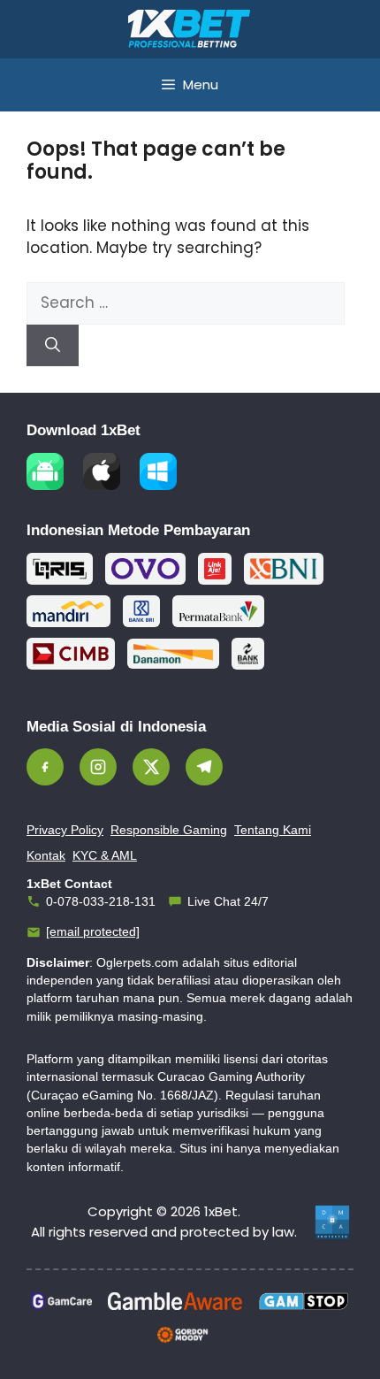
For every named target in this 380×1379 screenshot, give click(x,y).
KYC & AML (104, 855)
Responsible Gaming (168, 830)
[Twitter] (151, 766)
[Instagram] (98, 766)
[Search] (53, 346)
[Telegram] (204, 766)
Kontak (46, 855)
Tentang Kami (272, 830)
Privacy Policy (65, 830)
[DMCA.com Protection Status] (332, 1222)
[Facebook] (45, 766)
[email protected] (93, 931)
